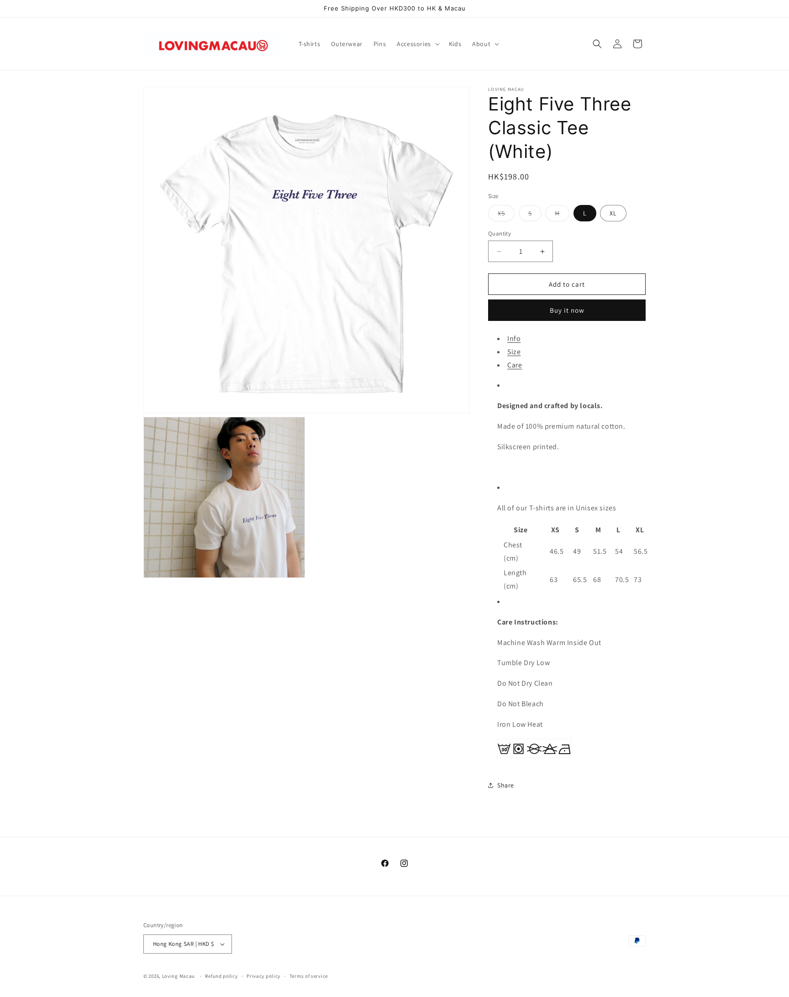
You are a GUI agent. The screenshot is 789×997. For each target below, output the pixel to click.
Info (514, 338)
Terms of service (308, 976)
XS (506, 215)
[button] (417, 43)
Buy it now (567, 310)
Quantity (499, 233)
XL (613, 213)
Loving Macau (178, 976)
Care (514, 365)
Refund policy (221, 976)
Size (514, 352)
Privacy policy (263, 976)
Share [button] (505, 785)
